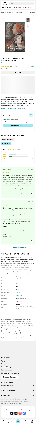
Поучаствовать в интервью (9, 373)
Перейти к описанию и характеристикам (13, 108)
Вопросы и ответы (6, 370)
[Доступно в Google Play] (15, 413)
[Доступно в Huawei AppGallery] (20, 413)
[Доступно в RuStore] (24, 413)
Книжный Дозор (6, 367)
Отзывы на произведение (17, 247)
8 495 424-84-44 (7, 382)
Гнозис (18, 292)
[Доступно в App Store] (11, 413)
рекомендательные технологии (11, 403)
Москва (7, 119)
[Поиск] (18, 421)
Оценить (32, 66)
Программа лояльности (8, 361)
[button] (18, 386)
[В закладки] (31, 115)
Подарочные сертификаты (9, 364)
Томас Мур (4, 63)
